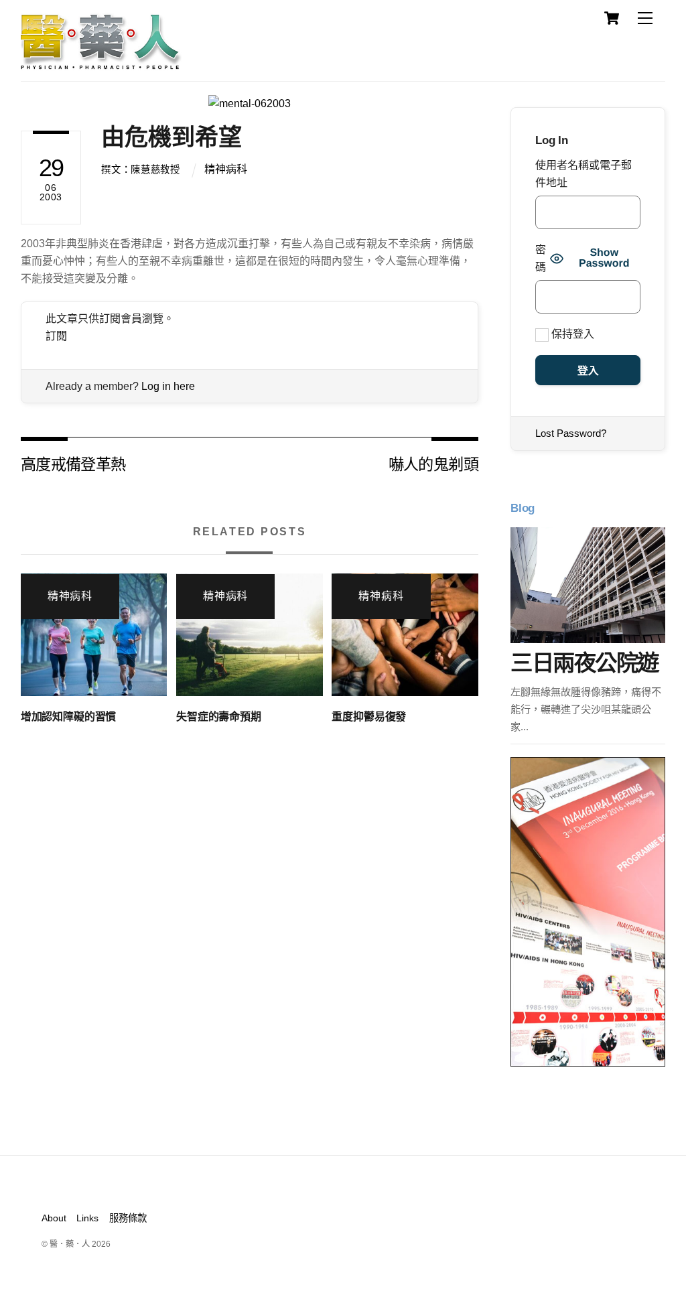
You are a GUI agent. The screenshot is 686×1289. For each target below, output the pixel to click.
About (54, 1218)
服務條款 (128, 1218)
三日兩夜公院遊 (584, 663)
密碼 (540, 258)
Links (87, 1218)
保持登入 (571, 334)
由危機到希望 (171, 137)
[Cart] (611, 18)
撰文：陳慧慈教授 (140, 169)
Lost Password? (570, 433)
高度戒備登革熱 (73, 463)
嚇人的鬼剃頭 (433, 463)
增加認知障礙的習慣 (69, 716)
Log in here (168, 386)
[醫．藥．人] (101, 63)
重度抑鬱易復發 (369, 716)
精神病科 (225, 169)
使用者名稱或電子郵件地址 (583, 173)
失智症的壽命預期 (218, 716)
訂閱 (56, 336)
